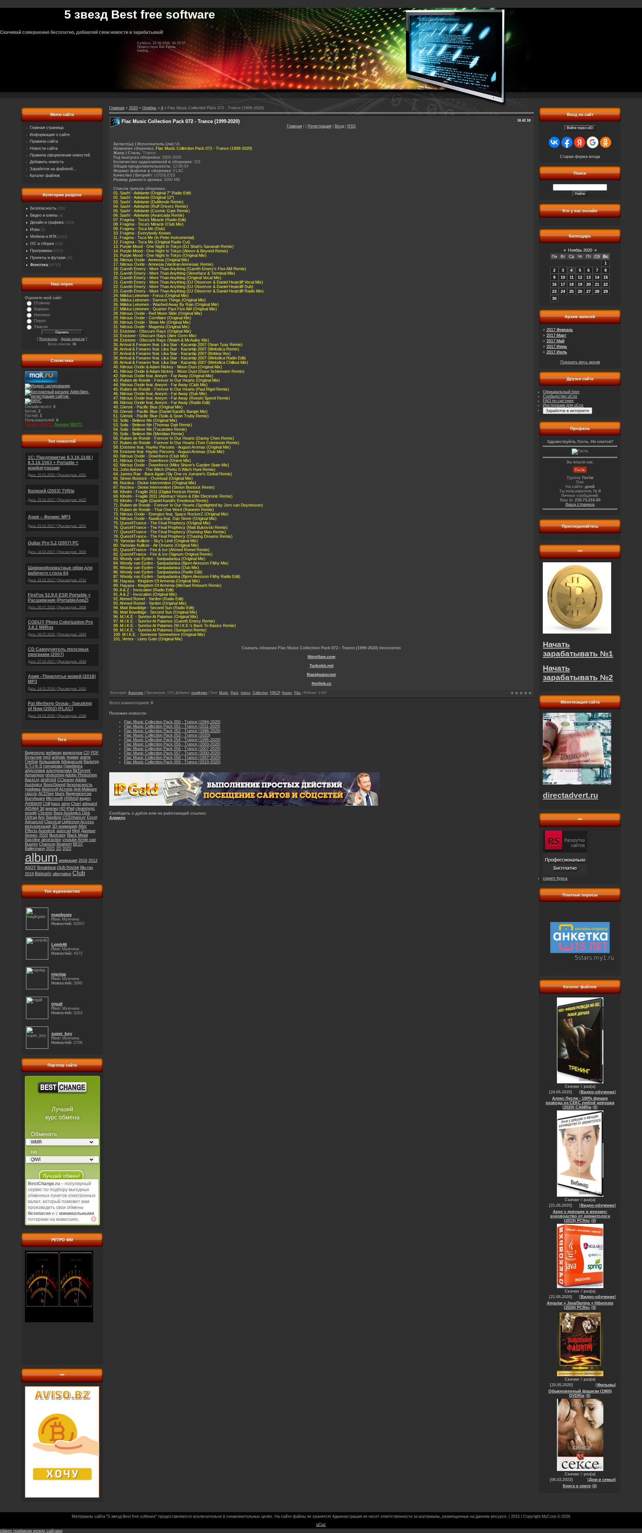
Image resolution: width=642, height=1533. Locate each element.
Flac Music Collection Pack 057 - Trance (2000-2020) (172, 753)
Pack (235, 693)
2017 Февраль (560, 329)
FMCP (275, 693)
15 (605, 277)
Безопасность (43, 208)
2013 (92, 860)
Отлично (42, 303)
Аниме (73, 757)
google (31, 813)
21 (597, 284)
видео (85, 798)
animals (58, 757)
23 (554, 291)
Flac (297, 693)
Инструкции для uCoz (563, 405)
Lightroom (71, 821)
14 (597, 277)
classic (31, 793)
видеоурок (72, 752)
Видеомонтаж (78, 793)
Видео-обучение (598, 1092)
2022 (66, 848)
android (48, 779)
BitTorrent (81, 770)
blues (60, 793)
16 (554, 284)
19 (580, 284)
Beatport (64, 844)
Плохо (40, 320)
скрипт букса (555, 878)
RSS (351, 126)
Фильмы (606, 1384)
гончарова (52, 766)
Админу (117, 817)
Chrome (45, 813)
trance (245, 693)
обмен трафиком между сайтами (31, 1531)
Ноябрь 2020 (580, 250)
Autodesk (46, 830)
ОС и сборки (42, 243)
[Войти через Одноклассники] (605, 142)
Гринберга (73, 766)
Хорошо (41, 309)
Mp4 (76, 830)
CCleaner (65, 779)
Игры (35, 229)
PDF (95, 752)
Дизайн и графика (47, 222)
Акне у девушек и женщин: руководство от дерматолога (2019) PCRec (580, 1216)
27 (588, 291)
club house (68, 867)
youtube (69, 839)
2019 (29, 873)
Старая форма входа (580, 156)
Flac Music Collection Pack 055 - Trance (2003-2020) (172, 744)
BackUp (32, 779)
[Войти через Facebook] (567, 142)
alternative (62, 873)
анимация (68, 860)
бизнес (31, 835)
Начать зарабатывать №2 (578, 673)
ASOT (30, 867)
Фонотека (39, 264)
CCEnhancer (74, 817)
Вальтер (91, 761)
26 (580, 291)
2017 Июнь (557, 346)
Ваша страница (579, 504)
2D (58, 848)
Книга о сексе (577, 1486)
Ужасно (41, 326)
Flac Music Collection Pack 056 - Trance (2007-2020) (172, 748)
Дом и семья (602, 1479)
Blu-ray (86, 867)
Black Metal (77, 835)
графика (32, 789)
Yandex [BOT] (38, 424)
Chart (76, 803)
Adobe (81, 779)
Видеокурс (35, 752)
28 (597, 291)
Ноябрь (149, 108)
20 (588, 284)
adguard (89, 803)
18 (571, 284)
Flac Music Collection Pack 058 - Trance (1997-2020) (172, 757)
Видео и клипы (44, 215)
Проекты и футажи (47, 257)
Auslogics (33, 784)
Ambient (33, 803)
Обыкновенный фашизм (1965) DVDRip (580, 1393)
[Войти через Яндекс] (579, 142)
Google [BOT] (68, 424)
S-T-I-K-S (33, 766)
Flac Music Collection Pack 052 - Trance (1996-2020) (172, 730)
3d (42, 808)
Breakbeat (46, 867)
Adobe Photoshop (81, 775)
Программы (41, 250)
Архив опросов (73, 339)
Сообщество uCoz (560, 396)
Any (41, 817)
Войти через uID (580, 128)
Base (58, 813)
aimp (65, 803)
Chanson (47, 844)
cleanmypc (85, 808)
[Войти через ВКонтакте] (554, 142)
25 (571, 291)
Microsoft (54, 798)
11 (572, 277)
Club (78, 873)
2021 (50, 848)
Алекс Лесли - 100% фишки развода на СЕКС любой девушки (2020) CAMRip (580, 1102)
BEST (78, 844)
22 (605, 284)
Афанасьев (71, 761)
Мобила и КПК (43, 236)
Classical (52, 821)
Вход (339, 126)
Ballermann (35, 848)
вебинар (54, 752)
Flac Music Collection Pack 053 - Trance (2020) (167, 735)
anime (85, 757)
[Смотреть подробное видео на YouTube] (94, 1219)
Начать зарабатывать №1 (578, 649)
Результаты (48, 339)
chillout (71, 798)
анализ (51, 808)
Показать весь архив (580, 362)
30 (554, 298)
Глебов (31, 761)
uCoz (321, 1524)
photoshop (54, 775)
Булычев (33, 757)
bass (55, 803)
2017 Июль (557, 352)
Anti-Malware (85, 789)
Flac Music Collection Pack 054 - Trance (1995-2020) (172, 739)
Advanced (34, 821)
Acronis (66, 789)
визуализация (38, 826)
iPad (70, 808)
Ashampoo (34, 775)
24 (563, 291)
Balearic (43, 873)
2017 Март (556, 335)
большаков (49, 761)
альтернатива (59, 770)
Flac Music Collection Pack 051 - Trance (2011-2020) (172, 726)
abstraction (51, 839)
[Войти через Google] (593, 142)
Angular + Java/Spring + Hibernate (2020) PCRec (580, 1305)
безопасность (80, 784)
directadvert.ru (570, 795)
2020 (43, 835)
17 (563, 284)
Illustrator (57, 835)
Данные (88, 830)
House (287, 693)
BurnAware (35, 798)
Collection (260, 693)
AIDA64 (32, 808)
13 (588, 277)
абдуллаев (35, 770)
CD (87, 752)
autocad (63, 830)
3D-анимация (64, 826)
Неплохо (42, 315)
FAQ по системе (558, 400)
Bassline (32, 839)
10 (563, 277)
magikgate (199, 693)
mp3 (47, 757)
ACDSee (46, 793)
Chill (46, 803)
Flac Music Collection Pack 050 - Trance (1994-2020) (172, 721)
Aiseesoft (50, 789)
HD (62, 808)
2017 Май (555, 341)
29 (605, 291)
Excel (92, 817)
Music (223, 693)
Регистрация (319, 126)
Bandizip (53, 817)
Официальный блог (561, 391)
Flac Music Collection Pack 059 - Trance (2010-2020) (172, 762)
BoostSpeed (54, 784)
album (41, 857)
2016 (82, 860)
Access (87, 821)
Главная (294, 126)
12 (580, 277)
